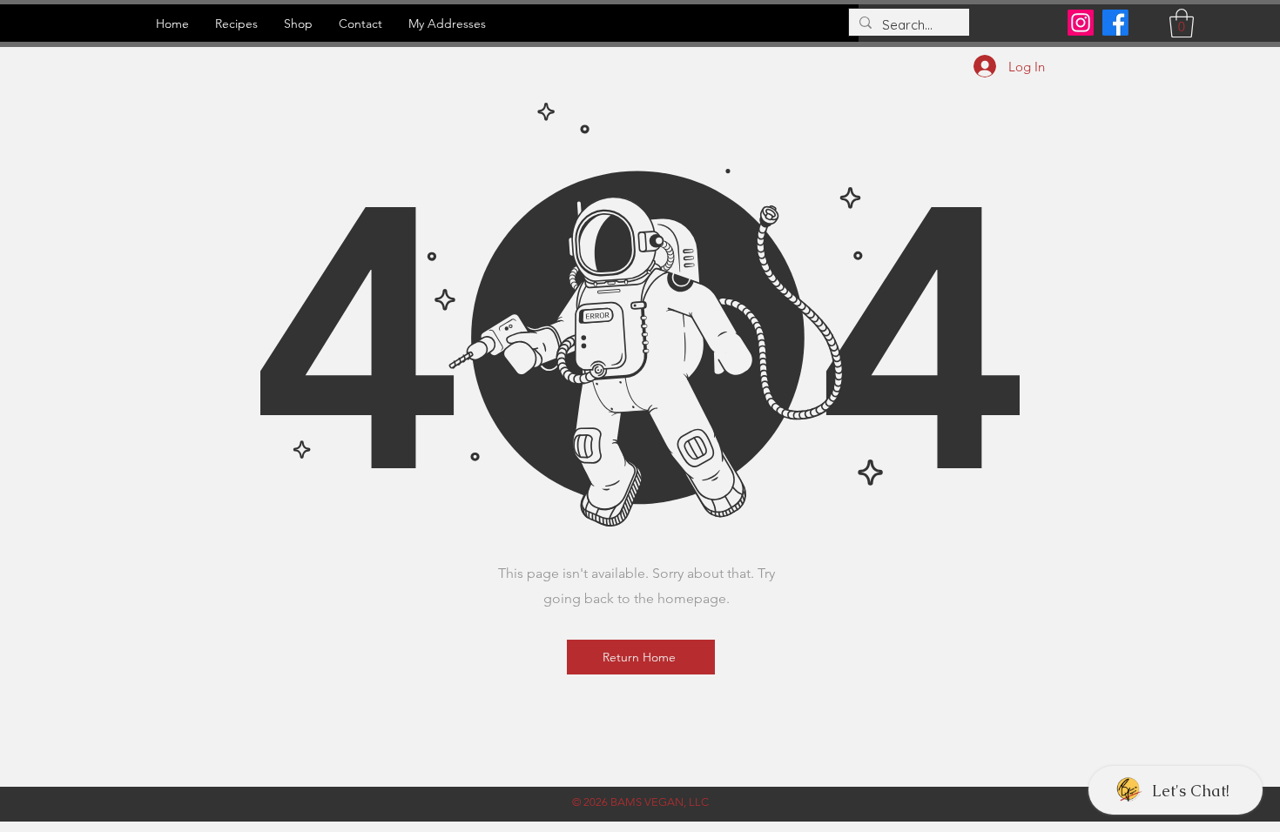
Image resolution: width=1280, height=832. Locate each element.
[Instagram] (1081, 23)
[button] (1181, 23)
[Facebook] (1115, 23)
